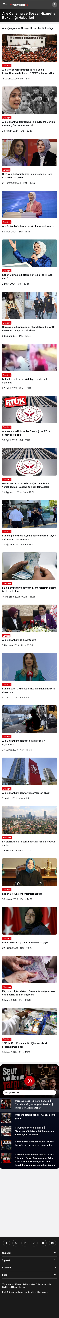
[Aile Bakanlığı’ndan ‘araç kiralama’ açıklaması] (29, 213)
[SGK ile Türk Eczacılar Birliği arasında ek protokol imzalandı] (29, 1032)
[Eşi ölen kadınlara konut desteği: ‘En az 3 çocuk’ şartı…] (29, 830)
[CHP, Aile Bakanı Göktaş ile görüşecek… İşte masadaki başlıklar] (29, 162)
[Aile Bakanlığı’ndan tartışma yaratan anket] (29, 779)
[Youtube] (43, 1243)
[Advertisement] (29, 1202)
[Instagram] (24, 1243)
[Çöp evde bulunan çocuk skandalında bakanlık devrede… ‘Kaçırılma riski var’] (29, 315)
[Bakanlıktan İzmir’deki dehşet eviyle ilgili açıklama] (29, 368)
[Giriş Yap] (54, 4)
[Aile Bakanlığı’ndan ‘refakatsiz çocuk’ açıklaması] (29, 729)
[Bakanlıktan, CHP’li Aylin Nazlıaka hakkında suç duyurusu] (29, 677)
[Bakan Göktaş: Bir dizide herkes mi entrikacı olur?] (29, 263)
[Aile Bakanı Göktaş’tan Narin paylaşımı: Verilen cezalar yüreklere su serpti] (29, 110)
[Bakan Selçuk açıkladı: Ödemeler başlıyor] (29, 929)
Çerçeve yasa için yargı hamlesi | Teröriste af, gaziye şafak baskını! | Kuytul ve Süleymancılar (34, 1104)
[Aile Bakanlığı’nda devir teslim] (29, 626)
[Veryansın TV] (19, 4)
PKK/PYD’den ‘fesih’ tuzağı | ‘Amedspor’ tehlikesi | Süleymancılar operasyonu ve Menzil (35, 1131)
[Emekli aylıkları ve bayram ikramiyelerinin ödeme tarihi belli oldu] (29, 576)
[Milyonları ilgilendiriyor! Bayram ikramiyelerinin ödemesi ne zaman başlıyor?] (29, 980)
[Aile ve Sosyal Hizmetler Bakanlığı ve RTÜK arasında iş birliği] (29, 420)
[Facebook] (6, 1243)
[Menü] (5, 4)
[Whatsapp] (52, 1243)
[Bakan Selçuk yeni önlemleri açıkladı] (29, 880)
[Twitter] (15, 1243)
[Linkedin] (34, 1243)
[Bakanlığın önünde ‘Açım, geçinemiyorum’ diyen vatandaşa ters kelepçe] (29, 524)
